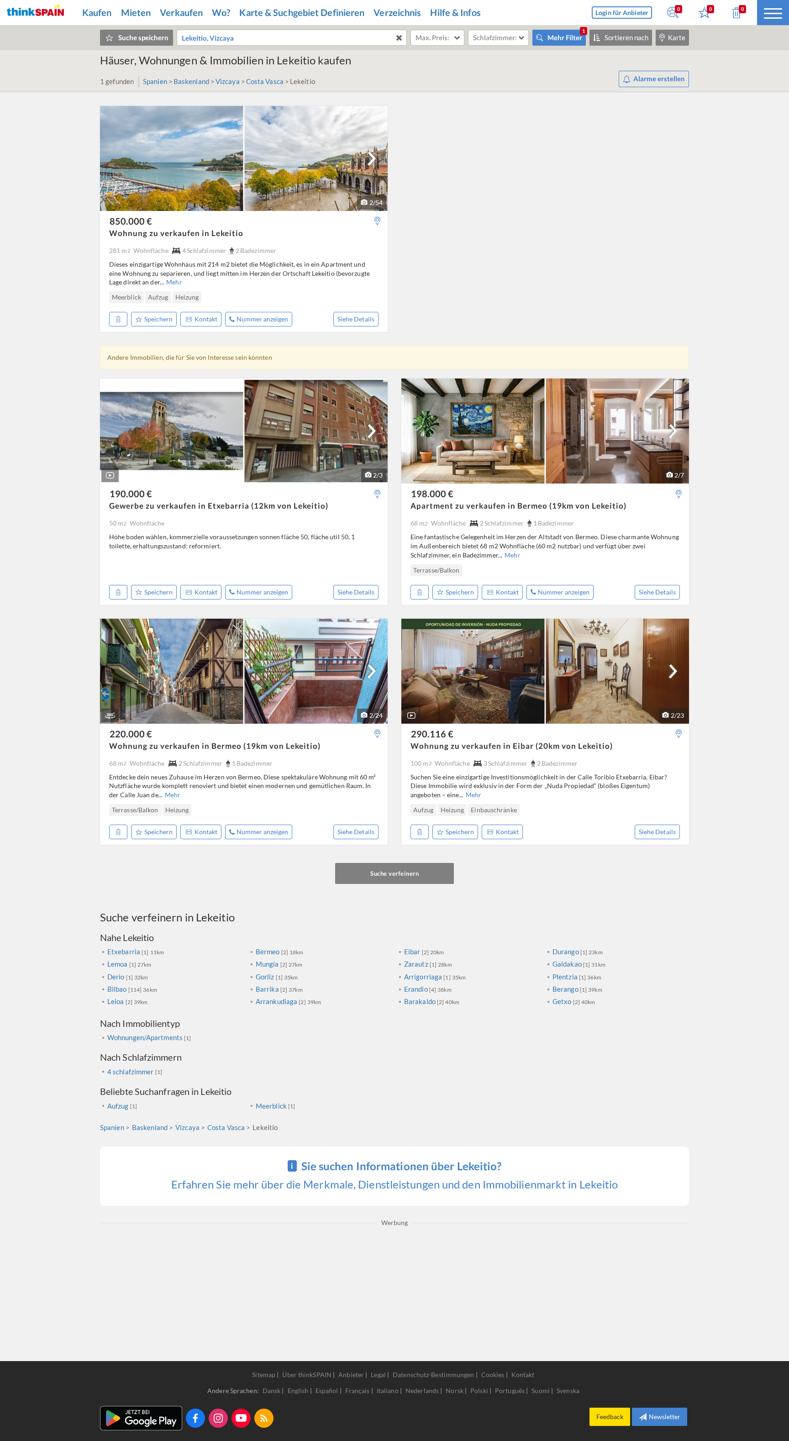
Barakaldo (420, 1001)
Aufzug (118, 1106)
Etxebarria (124, 951)
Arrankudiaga (277, 1001)
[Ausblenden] (118, 319)
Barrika (268, 989)
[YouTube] (241, 1418)
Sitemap (263, 1374)
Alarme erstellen (659, 78)
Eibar (413, 951)
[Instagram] (218, 1418)
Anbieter (351, 1374)
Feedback (609, 1416)
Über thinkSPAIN (306, 1374)
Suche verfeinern (394, 873)
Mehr (174, 282)
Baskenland (191, 81)
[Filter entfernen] (399, 38)
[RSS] (264, 1418)
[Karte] (377, 221)
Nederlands (422, 1390)
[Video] (110, 475)
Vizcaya (228, 81)
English (299, 1390)
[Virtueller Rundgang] (110, 715)
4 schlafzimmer (130, 1072)
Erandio (416, 989)
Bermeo (268, 951)
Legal (378, 1374)
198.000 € (432, 493)
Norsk (455, 1390)
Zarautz (417, 964)
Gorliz (266, 977)
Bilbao (117, 989)
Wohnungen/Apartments (145, 1037)
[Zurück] (113, 297)
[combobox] (292, 38)
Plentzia (565, 977)
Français (358, 1390)
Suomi (541, 1390)
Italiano (388, 1390)
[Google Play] (141, 1418)
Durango (566, 951)
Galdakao (567, 964)
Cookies (493, 1374)
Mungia (268, 964)
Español (328, 1390)
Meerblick (271, 1106)
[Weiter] (372, 158)
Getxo (562, 1001)
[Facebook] (195, 1418)
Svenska (568, 1390)
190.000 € (131, 493)
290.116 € (432, 733)
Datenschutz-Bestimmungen (433, 1374)
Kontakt (206, 319)
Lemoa (118, 964)
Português (510, 1390)
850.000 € (131, 221)
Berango (566, 989)
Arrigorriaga (423, 977)
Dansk (272, 1390)
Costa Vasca (265, 81)
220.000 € (131, 733)
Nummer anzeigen (262, 319)
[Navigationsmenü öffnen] (773, 12)
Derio (116, 977)
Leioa (116, 1001)
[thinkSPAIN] (35, 13)
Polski (479, 1390)
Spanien (155, 81)
